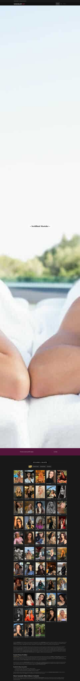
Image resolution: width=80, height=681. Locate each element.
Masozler (57, 3)
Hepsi (30, 466)
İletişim (64, 3)
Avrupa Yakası (42, 466)
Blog (61, 3)
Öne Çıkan (49, 466)
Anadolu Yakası (35, 466)
